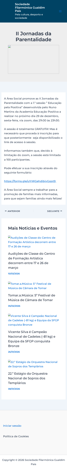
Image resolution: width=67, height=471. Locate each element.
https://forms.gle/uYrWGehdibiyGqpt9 (30, 181)
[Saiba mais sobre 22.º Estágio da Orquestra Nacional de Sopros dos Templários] (33, 363)
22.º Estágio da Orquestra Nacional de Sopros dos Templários (28, 378)
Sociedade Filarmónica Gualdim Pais (30, 7)
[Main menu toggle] (60, 11)
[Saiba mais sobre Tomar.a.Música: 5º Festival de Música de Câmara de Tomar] (33, 285)
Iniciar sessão (12, 425)
